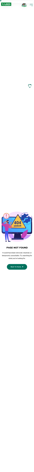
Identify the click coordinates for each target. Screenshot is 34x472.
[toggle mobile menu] (31, 5)
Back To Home (16, 267)
